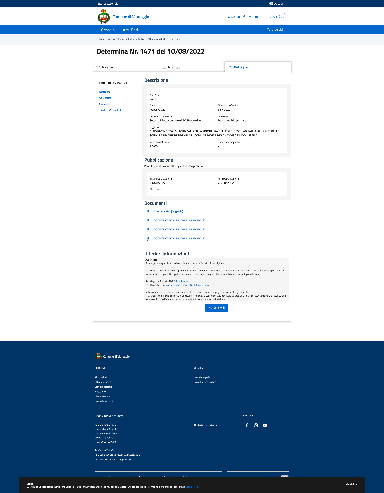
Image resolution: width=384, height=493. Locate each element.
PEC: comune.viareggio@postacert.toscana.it (117, 454)
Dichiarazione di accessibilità (153, 477)
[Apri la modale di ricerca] (282, 16)
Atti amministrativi (104, 382)
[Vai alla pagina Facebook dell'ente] (243, 17)
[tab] (126, 67)
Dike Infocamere (174, 285)
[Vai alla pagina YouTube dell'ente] (255, 17)
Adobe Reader (181, 281)
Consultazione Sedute (205, 382)
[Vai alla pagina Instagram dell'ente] (249, 17)
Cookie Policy (192, 487)
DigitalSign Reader (199, 285)
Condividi (219, 307)
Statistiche (187, 477)
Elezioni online (102, 396)
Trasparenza (101, 391)
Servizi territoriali (104, 401)
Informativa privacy (105, 477)
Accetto (352, 484)
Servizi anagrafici (103, 386)
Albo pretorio (101, 377)
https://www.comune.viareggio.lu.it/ (113, 459)
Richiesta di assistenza (205, 425)
